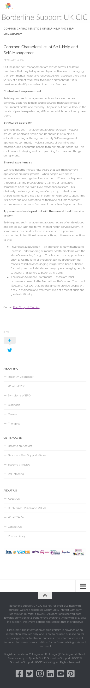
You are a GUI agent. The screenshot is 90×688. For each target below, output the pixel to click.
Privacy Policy (16, 536)
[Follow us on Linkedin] (50, 673)
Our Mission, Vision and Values (27, 508)
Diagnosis (14, 405)
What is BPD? (16, 386)
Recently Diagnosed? (21, 376)
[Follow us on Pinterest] (71, 673)
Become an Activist (20, 446)
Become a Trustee (19, 464)
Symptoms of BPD (19, 395)
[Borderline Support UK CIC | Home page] (10, 6)
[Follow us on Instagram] (40, 673)
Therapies (14, 423)
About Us (14, 498)
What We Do (16, 517)
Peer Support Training (26, 307)
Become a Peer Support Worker (27, 455)
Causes (12, 414)
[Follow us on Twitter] (29, 673)
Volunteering (16, 474)
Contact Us (15, 526)
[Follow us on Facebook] (19, 673)
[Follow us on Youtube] (60, 673)
